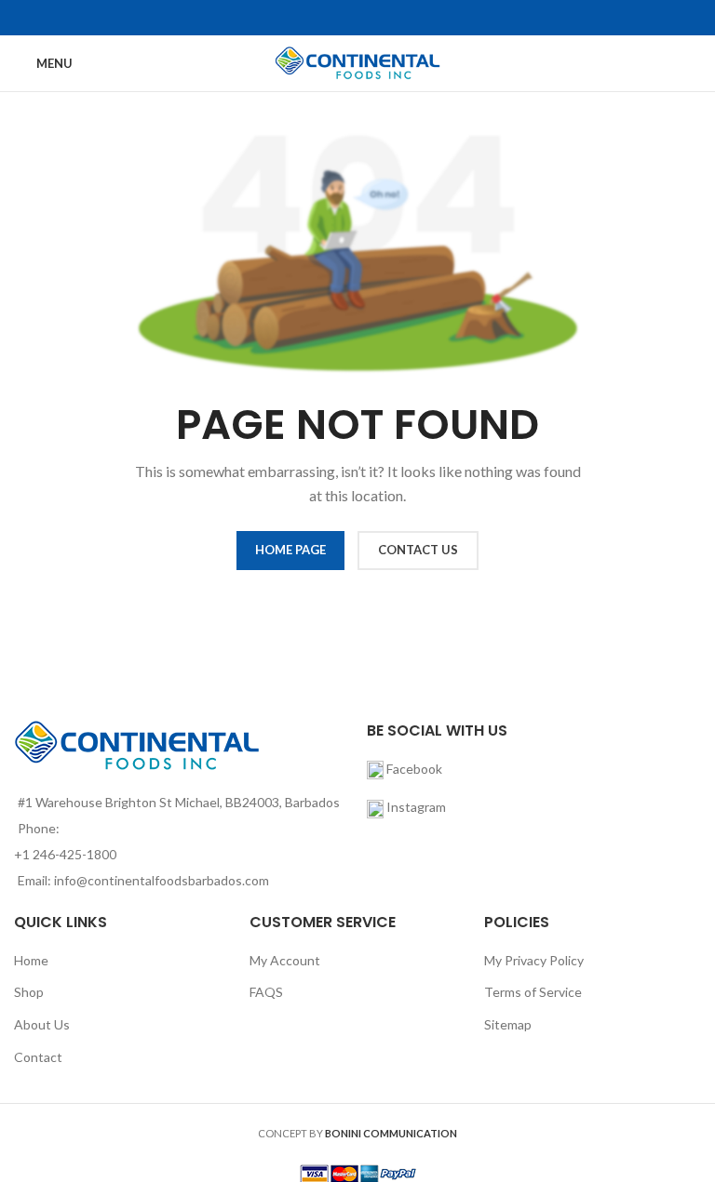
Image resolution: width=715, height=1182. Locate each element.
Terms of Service (533, 992)
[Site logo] (358, 62)
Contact (38, 1057)
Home (31, 960)
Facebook (413, 769)
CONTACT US (418, 549)
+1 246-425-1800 (65, 854)
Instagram (416, 807)
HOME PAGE (290, 549)
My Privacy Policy (534, 960)
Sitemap (508, 1024)
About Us (42, 1024)
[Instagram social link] (369, 18)
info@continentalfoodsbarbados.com (161, 880)
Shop (29, 992)
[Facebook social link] (346, 18)
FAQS (266, 992)
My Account (285, 960)
